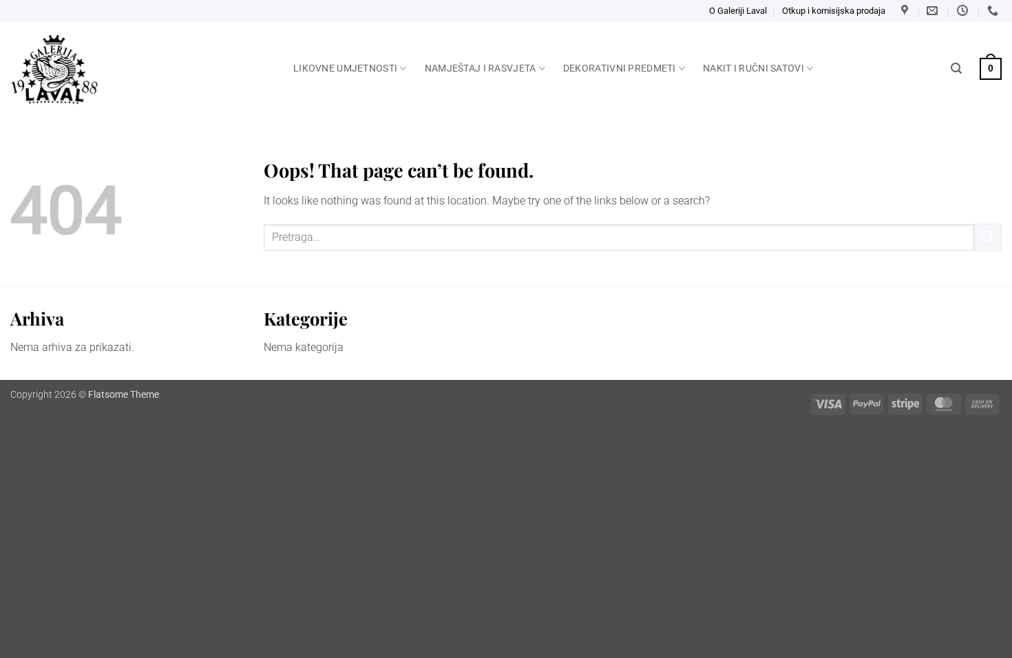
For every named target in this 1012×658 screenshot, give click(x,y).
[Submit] (988, 237)
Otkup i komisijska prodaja (833, 11)
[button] (956, 68)
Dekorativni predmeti (619, 68)
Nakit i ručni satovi (753, 68)
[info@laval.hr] (934, 11)
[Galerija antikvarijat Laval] (141, 69)
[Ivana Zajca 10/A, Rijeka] (906, 11)
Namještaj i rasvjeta (480, 68)
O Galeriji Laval (738, 11)
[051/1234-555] (994, 11)
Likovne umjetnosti (345, 68)
